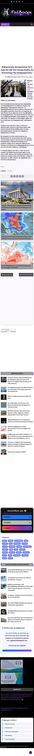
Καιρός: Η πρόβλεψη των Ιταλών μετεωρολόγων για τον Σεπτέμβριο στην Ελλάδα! (16, 266)
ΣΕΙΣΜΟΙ (10, 558)
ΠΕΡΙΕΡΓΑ (5, 543)
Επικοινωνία (8, 727)
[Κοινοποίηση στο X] (28, 77)
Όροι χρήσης (8, 735)
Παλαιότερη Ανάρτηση (26, 274)
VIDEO (26, 540)
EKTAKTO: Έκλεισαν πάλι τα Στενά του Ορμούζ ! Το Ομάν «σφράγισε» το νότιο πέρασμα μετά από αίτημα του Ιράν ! (19, 413)
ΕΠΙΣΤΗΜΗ (5, 549)
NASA (11, 549)
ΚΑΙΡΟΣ (4, 555)
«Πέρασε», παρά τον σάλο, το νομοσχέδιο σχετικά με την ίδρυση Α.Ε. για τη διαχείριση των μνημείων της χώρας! (17, 207)
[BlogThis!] (27, 77)
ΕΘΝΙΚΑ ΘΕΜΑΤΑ (27, 546)
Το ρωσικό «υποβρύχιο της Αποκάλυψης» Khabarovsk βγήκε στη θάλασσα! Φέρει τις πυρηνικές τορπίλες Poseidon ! (20, 444)
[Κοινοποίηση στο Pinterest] (31, 77)
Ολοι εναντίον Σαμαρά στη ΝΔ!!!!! (17, 452)
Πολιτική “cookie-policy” (11, 731)
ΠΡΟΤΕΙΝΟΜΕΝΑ (18, 540)
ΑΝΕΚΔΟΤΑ (12, 552)
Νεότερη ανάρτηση (7, 274)
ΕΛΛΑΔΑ (10, 171)
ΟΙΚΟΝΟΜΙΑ (12, 546)
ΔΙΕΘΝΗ (4, 558)
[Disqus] (17, 302)
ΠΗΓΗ (2, 167)
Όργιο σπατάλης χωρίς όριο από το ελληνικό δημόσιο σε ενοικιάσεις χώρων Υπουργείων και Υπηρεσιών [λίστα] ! (20, 619)
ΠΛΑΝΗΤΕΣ (22, 549)
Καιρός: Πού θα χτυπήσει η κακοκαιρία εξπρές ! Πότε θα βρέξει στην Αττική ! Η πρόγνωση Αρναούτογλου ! (17, 237)
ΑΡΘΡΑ (10, 555)
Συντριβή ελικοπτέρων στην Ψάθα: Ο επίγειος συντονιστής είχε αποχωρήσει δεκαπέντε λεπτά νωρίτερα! (20, 389)
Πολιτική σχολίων (9, 739)
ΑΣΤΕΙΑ (16, 549)
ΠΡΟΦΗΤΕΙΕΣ (17, 555)
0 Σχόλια (22, 76)
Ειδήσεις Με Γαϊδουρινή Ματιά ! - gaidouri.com (14, 746)
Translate (13, 331)
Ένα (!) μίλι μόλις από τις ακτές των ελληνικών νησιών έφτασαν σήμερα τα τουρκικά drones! (19, 405)
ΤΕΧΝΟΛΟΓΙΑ (25, 555)
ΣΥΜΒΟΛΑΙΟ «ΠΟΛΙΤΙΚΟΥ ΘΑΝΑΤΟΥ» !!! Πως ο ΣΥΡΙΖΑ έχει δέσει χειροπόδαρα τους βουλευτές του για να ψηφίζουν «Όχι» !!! (20, 436)
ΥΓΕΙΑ (10, 543)
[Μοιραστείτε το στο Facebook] (30, 77)
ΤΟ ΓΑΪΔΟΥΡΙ (26, 552)
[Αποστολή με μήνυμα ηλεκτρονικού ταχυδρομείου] (25, 77)
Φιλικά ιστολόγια (9, 724)
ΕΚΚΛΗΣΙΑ (5, 552)
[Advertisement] (17, 46)
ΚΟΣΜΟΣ (11, 540)
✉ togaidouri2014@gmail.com (17, 650)
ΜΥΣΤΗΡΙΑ (24, 543)
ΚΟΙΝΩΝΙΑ (19, 546)
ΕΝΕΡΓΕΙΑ (19, 552)
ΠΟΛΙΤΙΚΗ (5, 546)
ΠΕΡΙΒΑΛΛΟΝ (17, 543)
